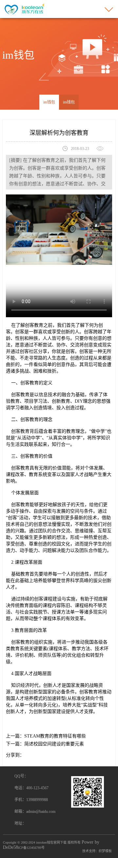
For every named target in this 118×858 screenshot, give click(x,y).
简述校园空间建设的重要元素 (54, 743)
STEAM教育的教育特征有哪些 (55, 736)
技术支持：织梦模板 (97, 851)
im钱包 (49, 102)
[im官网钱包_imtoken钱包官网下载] (23, 8)
